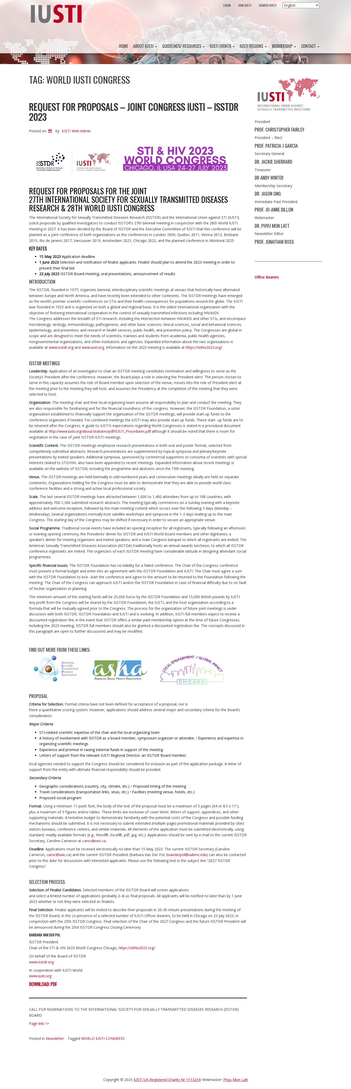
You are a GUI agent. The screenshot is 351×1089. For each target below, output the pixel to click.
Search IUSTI (267, 5)
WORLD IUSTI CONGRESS (103, 1038)
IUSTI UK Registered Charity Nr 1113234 (167, 1079)
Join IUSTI (244, 5)
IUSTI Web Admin (76, 130)
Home (123, 46)
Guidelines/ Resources (182, 46)
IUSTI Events (221, 46)
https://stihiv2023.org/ (204, 347)
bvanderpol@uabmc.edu (187, 854)
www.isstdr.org (61, 347)
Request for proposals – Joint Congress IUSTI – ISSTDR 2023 (133, 112)
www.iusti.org (93, 347)
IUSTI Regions (252, 46)
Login (227, 5)
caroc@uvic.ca (94, 840)
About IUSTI (143, 46)
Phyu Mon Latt (235, 1079)
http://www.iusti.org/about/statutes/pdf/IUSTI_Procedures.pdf (100, 431)
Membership (282, 46)
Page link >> (39, 1023)
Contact (309, 46)
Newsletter (55, 1038)
